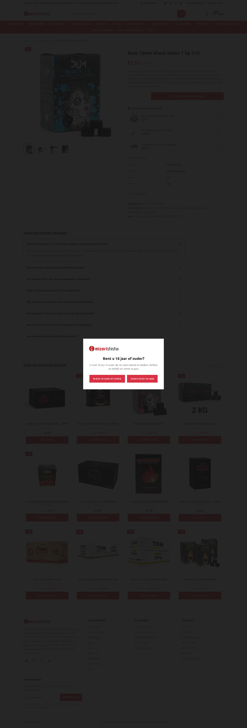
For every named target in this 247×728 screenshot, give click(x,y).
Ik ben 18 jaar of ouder (107, 378)
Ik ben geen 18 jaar (142, 378)
